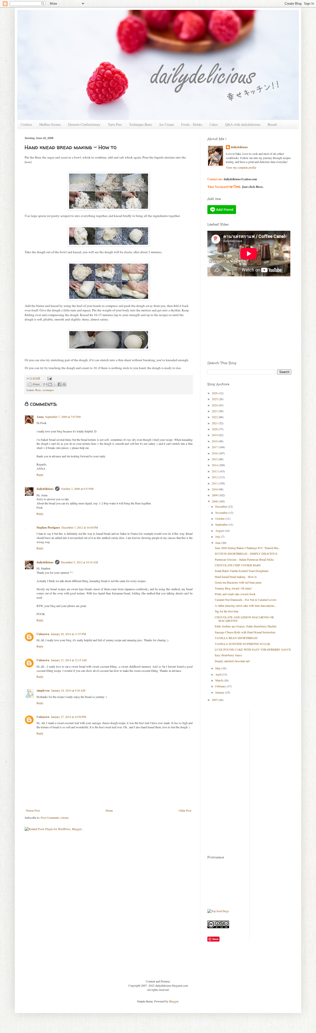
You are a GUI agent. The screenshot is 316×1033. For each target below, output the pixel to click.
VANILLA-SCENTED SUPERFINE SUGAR (242, 644)
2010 (215, 489)
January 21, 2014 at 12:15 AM (69, 660)
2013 (215, 471)
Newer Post (33, 810)
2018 (215, 441)
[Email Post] (49, 378)
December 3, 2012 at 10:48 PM (79, 527)
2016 (215, 453)
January (220, 692)
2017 (215, 447)
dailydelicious (45, 489)
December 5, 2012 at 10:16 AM (79, 562)
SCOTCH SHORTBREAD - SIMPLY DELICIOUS (246, 553)
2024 (215, 405)
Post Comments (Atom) (55, 817)
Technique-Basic (140, 124)
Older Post (185, 810)
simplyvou (43, 690)
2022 (215, 417)
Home (109, 810)
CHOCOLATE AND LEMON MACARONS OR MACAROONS (244, 619)
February (221, 686)
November (221, 513)
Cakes (214, 124)
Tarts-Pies (115, 124)
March (219, 680)
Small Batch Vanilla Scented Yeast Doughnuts (242, 571)
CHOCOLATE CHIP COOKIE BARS (238, 565)
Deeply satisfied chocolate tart (232, 661)
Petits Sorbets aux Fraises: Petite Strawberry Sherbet (245, 626)
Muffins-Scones (50, 124)
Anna (40, 417)
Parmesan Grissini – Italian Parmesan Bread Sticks (244, 559)
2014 (215, 465)
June (218, 543)
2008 (215, 501)
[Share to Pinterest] (64, 384)
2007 (215, 700)
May (218, 668)
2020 (215, 429)
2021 (215, 423)
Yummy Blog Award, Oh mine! (233, 588)
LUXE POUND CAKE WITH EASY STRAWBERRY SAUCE (253, 649)
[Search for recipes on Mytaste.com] (218, 911)
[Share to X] (54, 384)
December (221, 506)
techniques (48, 390)
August (220, 531)
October (220, 518)
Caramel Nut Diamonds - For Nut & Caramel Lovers (245, 600)
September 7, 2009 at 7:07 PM (63, 417)
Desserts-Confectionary (84, 124)
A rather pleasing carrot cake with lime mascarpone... (245, 605)
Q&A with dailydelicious (242, 124)
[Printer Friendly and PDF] (34, 385)
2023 (215, 411)
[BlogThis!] (50, 384)
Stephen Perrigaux (48, 527)
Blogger (173, 1001)
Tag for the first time (226, 611)
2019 (215, 435)
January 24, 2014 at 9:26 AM (68, 690)
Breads (272, 124)
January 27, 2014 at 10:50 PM (68, 717)
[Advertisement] (229, 303)
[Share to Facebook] (59, 384)
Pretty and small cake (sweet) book (235, 594)
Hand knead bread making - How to (236, 577)
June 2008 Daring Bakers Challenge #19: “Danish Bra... (247, 548)
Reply (40, 475)
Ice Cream (166, 124)
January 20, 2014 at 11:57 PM (68, 634)
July (218, 536)
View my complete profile (241, 167)
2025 (215, 399)
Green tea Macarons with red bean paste (238, 582)
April (218, 674)
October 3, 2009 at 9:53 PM (77, 489)
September (221, 524)
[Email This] (45, 384)
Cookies (26, 124)
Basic (38, 390)
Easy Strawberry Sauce (228, 655)
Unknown (43, 634)
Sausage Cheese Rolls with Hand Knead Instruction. (245, 632)
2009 (215, 495)
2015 (215, 459)
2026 (215, 393)
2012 (215, 477)
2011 (215, 483)
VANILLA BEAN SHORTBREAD (236, 638)
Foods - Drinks (191, 124)
